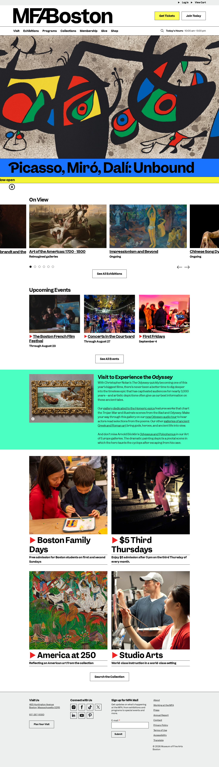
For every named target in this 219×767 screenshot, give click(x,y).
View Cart (200, 2)
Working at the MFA (163, 705)
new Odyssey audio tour (161, 417)
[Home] (62, 15)
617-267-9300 (36, 714)
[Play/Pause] (12, 187)
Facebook (82, 707)
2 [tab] (36, 267)
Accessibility (160, 735)
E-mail (114, 720)
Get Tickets (167, 16)
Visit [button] (16, 31)
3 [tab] (41, 267)
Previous (179, 266)
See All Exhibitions (109, 274)
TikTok (90, 707)
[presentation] (54, 314)
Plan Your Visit (41, 724)
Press (156, 710)
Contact (157, 720)
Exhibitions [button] (31, 31)
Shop (114, 31)
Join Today (193, 16)
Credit (33, 419)
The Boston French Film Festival (52, 338)
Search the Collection (109, 677)
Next (187, 266)
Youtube (82, 715)
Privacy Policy (160, 725)
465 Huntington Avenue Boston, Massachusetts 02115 (44, 706)
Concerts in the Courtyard (111, 336)
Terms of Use (160, 730)
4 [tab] (45, 267)
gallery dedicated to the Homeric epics (129, 408)
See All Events (109, 359)
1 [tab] (32, 267)
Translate (158, 740)
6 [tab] (54, 267)
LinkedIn (73, 715)
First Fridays (154, 336)
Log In (185, 2)
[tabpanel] (68, 232)
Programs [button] (49, 31)
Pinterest (90, 715)
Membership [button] (88, 31)
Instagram (73, 707)
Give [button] (104, 31)
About (156, 700)
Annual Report (161, 715)
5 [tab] (50, 267)
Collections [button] (68, 31)
